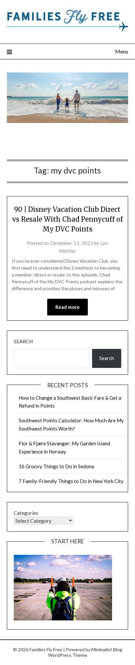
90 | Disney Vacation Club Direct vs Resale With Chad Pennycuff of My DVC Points (67, 219)
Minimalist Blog (106, 649)
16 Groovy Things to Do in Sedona (56, 466)
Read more (67, 307)
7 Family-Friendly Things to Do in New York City (71, 481)
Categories (26, 513)
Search (23, 341)
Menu (121, 51)
